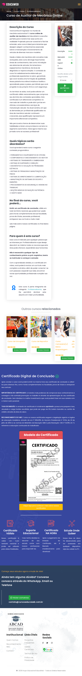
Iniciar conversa (20, 597)
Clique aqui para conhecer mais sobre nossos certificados (41, 507)
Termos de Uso (30, 653)
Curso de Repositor (40, 341)
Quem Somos (12, 640)
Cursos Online (19, 11)
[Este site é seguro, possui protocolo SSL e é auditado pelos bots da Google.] (47, 650)
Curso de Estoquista (16, 341)
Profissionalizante (33, 11)
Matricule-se (65, 89)
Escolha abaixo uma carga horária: (65, 75)
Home (8, 11)
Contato (10, 651)
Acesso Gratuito (19, 350)
